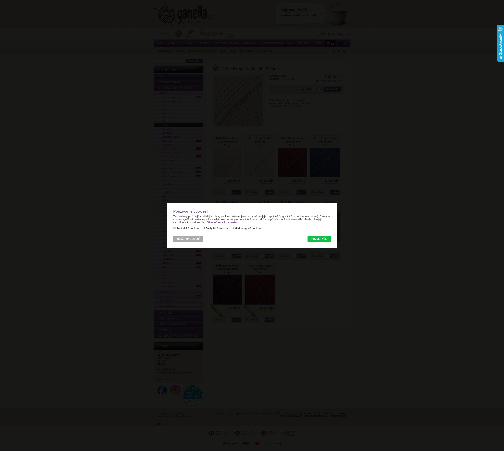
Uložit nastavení (188, 239)
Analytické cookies (217, 228)
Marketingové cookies (248, 228)
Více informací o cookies (222, 222)
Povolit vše (319, 239)
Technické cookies (188, 228)
